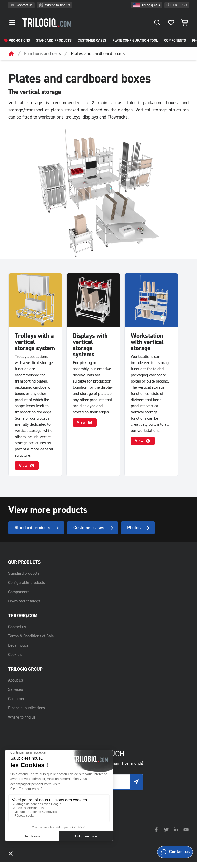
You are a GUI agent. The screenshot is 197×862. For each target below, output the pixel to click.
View (23, 465)
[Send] (136, 781)
